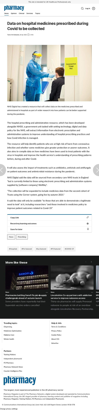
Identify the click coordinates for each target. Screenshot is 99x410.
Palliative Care (9, 335)
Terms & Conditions (58, 327)
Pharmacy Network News (13, 367)
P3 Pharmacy (9, 363)
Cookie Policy (56, 335)
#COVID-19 (69, 249)
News (11, 237)
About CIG (55, 339)
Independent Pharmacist (55, 399)
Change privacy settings (9, 409)
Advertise (54, 343)
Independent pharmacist (13, 359)
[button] (91, 261)
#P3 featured (55, 249)
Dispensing (8, 327)
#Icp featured (41, 249)
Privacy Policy (56, 331)
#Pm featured (27, 249)
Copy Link (14, 218)
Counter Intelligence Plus (13, 371)
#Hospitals (13, 249)
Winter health (9, 339)
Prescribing (22, 237)
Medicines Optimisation (12, 331)
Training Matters (10, 354)
